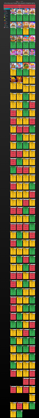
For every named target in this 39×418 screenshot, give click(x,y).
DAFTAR (19, 5)
